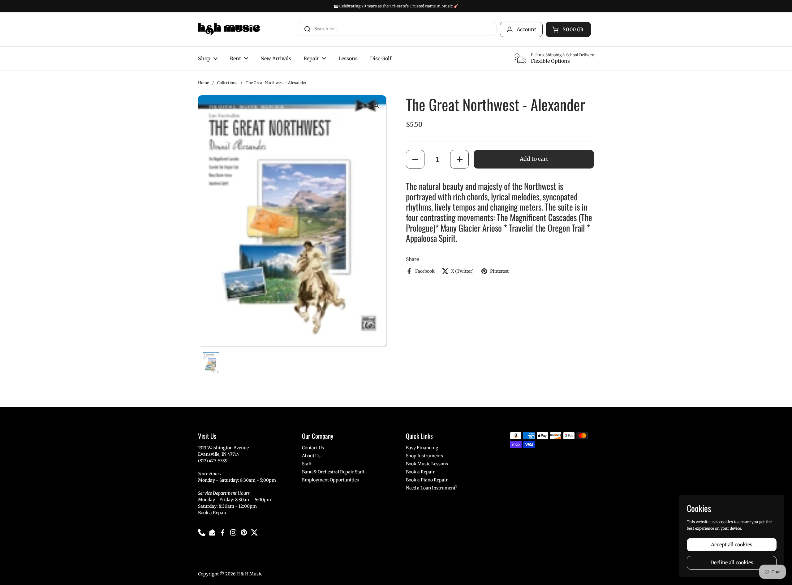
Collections (227, 82)
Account (526, 29)
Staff (307, 464)
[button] (415, 159)
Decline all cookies (731, 563)
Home (203, 82)
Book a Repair (212, 512)
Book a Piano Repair (427, 480)
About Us (311, 456)
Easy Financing (422, 447)
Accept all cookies (731, 545)
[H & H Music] (229, 29)
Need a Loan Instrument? (431, 488)
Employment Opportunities (330, 480)
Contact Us (313, 447)
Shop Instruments (424, 456)
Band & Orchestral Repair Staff (333, 472)
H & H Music (249, 574)
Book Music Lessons (427, 464)
